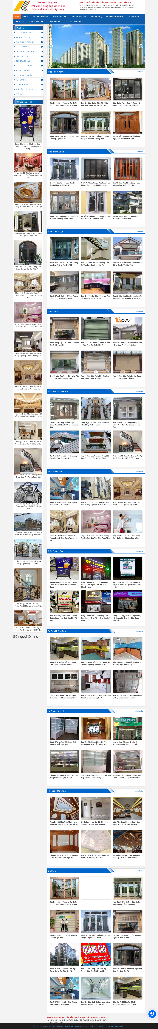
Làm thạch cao (22, 56)
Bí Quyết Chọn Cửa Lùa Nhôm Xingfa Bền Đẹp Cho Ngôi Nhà (28, 234)
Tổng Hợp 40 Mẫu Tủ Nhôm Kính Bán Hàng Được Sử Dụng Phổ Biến (64, 776)
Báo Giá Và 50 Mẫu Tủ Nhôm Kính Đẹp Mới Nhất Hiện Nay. (63, 743)
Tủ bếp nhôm (134, 17)
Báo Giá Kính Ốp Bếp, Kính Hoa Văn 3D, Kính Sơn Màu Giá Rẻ (95, 297)
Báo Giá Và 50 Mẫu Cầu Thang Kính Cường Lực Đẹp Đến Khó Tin (95, 263)
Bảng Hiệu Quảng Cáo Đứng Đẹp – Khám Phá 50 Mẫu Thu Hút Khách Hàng (28, 146)
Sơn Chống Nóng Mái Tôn (115, 1026)
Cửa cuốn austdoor (25, 42)
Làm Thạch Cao (55, 471)
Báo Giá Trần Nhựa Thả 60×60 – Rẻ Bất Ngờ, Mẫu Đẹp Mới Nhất (95, 856)
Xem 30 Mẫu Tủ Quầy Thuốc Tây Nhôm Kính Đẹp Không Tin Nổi (125, 743)
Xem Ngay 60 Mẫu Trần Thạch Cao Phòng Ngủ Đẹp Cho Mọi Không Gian (28, 354)
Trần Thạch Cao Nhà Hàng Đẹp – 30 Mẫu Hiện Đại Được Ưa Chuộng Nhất (28, 415)
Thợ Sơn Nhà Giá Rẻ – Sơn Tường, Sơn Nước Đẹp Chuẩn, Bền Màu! (127, 537)
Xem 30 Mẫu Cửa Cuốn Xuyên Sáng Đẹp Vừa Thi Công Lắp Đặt (127, 377)
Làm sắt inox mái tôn (114, 17)
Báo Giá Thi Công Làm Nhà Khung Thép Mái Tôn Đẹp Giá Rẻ (63, 457)
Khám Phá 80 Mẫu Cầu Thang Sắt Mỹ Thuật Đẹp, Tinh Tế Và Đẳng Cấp (28, 476)
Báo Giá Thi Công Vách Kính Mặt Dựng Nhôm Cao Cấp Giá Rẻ (63, 969)
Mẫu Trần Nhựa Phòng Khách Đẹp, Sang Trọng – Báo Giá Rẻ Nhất (126, 823)
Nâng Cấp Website (81, 1026)
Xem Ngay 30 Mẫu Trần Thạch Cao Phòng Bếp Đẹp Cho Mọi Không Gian (28, 442)
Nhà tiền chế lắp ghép (26, 89)
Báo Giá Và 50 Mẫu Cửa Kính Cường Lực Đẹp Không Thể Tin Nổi (64, 263)
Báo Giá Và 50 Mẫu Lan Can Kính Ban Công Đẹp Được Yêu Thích (128, 263)
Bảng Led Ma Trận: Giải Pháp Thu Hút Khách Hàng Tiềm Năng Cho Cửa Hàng (95, 617)
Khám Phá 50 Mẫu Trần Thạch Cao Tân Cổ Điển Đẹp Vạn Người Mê (28, 387)
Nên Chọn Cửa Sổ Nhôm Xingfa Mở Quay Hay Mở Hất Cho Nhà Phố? (28, 267)
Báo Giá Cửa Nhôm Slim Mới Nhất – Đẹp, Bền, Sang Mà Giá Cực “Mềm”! (95, 104)
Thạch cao (19, 21)
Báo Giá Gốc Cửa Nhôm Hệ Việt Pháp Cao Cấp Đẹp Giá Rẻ (64, 137)
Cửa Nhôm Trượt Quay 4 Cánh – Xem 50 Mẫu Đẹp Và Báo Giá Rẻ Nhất (127, 104)
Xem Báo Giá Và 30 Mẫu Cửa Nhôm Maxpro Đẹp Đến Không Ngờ (95, 137)
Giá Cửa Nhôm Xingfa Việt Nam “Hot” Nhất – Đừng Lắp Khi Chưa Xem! (95, 184)
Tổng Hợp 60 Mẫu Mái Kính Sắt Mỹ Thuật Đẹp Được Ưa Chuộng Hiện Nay (28, 506)
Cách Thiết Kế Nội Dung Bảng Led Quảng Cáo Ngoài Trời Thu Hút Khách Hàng (94, 584)
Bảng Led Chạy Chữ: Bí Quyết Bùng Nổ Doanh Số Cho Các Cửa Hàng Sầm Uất (127, 617)
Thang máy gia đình (24, 75)
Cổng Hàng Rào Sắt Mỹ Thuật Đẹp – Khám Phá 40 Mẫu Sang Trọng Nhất (28, 533)
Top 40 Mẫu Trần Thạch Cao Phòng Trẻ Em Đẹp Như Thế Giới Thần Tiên (28, 325)
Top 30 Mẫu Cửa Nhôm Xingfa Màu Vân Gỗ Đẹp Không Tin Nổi (126, 184)
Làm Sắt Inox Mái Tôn (58, 391)
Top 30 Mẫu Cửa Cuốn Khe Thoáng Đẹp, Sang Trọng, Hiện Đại (95, 377)
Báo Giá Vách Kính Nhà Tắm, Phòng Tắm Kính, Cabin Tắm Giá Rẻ (64, 297)
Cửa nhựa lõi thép (24, 66)
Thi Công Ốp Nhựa (57, 790)
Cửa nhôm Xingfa (40, 17)
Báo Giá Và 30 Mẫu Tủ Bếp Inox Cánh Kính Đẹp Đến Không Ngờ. (96, 696)
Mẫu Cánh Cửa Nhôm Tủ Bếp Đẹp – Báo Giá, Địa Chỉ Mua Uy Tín (127, 663)
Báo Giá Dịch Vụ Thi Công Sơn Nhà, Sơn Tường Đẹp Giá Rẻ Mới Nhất (95, 503)
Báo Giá (52, 870)
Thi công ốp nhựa (73, 21)
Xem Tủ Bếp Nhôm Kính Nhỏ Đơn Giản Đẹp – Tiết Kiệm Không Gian (63, 696)
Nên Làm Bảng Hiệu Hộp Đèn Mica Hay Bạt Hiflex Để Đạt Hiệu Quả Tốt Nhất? (127, 584)
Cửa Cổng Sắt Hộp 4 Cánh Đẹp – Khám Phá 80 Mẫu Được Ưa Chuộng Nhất (64, 424)
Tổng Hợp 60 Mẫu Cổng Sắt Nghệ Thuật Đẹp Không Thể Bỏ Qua (28, 562)
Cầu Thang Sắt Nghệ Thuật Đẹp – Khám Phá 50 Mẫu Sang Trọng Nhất (28, 604)
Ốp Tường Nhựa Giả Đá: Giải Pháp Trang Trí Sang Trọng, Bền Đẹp (94, 823)
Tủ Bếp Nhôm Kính (57, 630)
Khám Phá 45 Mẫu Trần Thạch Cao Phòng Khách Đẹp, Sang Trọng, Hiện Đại (28, 295)
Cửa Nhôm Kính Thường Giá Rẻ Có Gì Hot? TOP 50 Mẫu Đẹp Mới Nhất (63, 104)
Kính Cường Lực (55, 231)
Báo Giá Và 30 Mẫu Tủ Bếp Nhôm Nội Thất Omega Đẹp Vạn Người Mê (95, 663)
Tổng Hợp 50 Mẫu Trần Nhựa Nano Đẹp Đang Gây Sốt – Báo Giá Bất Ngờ (64, 823)
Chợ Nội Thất (50, 1026)
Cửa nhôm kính (60, 17)
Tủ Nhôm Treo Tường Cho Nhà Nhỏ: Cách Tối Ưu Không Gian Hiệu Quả (127, 776)
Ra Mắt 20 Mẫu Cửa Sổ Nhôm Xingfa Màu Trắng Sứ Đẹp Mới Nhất (95, 217)
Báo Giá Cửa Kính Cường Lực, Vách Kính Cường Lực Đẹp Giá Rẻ (95, 1003)
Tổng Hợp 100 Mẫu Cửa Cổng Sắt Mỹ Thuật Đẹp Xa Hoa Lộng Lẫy (95, 423)
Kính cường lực (79, 17)
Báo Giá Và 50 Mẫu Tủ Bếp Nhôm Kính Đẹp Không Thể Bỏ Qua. (63, 663)
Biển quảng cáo (36, 21)
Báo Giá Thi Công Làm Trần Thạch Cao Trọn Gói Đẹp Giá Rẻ (63, 503)
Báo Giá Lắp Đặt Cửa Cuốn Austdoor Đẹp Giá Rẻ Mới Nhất (64, 343)
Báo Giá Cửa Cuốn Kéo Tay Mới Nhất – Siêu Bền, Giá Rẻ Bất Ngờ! (95, 343)
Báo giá (26, 17)
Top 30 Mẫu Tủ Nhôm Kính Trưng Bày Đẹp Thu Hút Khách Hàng (96, 776)
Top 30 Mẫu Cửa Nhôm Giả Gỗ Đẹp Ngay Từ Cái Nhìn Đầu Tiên (126, 137)
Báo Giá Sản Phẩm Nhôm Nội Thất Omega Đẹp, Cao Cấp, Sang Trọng (94, 743)
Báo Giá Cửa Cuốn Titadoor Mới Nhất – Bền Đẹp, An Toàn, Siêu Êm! (127, 343)
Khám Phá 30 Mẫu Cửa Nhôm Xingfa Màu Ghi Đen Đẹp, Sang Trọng (64, 217)
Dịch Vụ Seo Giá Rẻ (97, 1026)
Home (17, 17)
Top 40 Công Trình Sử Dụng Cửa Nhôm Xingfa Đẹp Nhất (126, 217)
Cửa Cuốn (53, 311)
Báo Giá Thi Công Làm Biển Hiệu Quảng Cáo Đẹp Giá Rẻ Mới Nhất (94, 969)
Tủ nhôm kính (54, 21)
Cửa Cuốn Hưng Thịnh (65, 1026)
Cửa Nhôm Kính (55, 71)
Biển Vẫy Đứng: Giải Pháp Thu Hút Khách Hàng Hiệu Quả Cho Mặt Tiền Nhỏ (64, 617)
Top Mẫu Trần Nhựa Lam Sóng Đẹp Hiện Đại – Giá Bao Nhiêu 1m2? (126, 856)
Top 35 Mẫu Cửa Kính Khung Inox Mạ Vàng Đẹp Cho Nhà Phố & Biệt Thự (127, 297)
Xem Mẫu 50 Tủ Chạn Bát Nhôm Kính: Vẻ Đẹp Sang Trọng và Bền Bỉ (128, 696)
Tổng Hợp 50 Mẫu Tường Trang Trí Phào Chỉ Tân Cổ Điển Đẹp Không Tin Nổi (28, 175)
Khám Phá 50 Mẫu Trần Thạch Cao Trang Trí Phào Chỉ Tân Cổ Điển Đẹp (28, 205)
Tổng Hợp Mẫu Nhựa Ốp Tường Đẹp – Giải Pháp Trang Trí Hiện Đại (64, 856)
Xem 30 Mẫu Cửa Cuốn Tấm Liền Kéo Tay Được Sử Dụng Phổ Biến (64, 377)
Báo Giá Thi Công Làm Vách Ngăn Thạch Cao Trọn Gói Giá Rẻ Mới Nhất (28, 628)
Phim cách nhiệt (23, 70)
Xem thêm (139, 72)
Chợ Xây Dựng (38, 1026)
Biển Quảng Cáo (56, 551)
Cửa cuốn (95, 17)
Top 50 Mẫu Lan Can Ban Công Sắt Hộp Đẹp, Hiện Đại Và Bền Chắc (95, 457)
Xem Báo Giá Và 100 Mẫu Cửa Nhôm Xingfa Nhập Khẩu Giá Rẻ (64, 184)
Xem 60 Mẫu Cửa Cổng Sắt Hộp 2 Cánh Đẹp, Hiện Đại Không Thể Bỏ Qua (126, 424)
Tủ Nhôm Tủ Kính (56, 710)
